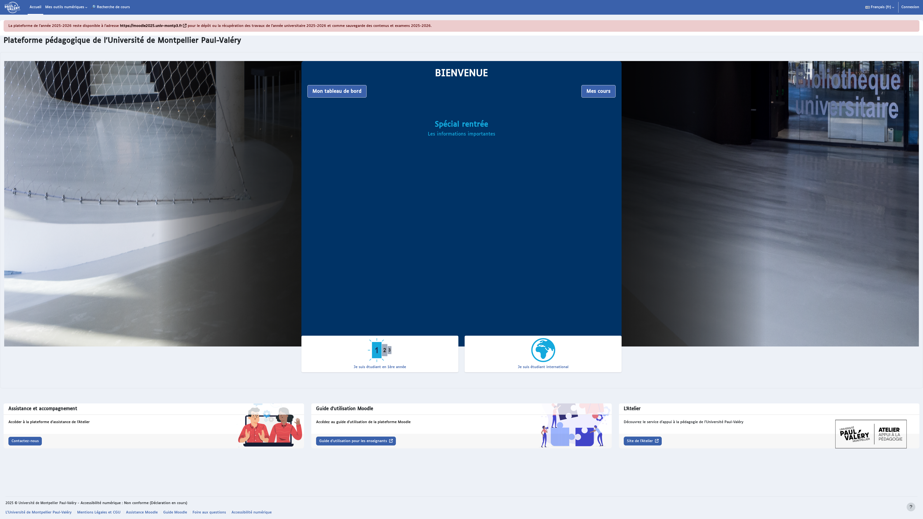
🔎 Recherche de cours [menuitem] (110, 7)
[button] (879, 7)
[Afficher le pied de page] (911, 507)
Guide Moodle (175, 512)
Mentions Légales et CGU (98, 512)
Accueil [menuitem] (35, 7)
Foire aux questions (209, 512)
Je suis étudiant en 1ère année (380, 367)
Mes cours (598, 91)
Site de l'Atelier (640, 441)
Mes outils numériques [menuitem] (64, 7)
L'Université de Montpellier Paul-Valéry (39, 512)
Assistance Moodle (142, 512)
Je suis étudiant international (543, 367)
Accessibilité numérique (251, 512)
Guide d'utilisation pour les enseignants (353, 441)
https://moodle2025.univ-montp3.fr (151, 26)
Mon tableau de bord (337, 91)
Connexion (910, 7)
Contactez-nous (25, 441)
